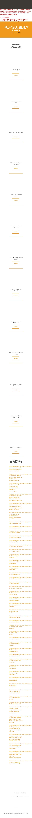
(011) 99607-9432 (22, 793)
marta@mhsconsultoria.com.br (22, 796)
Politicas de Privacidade (9, 813)
